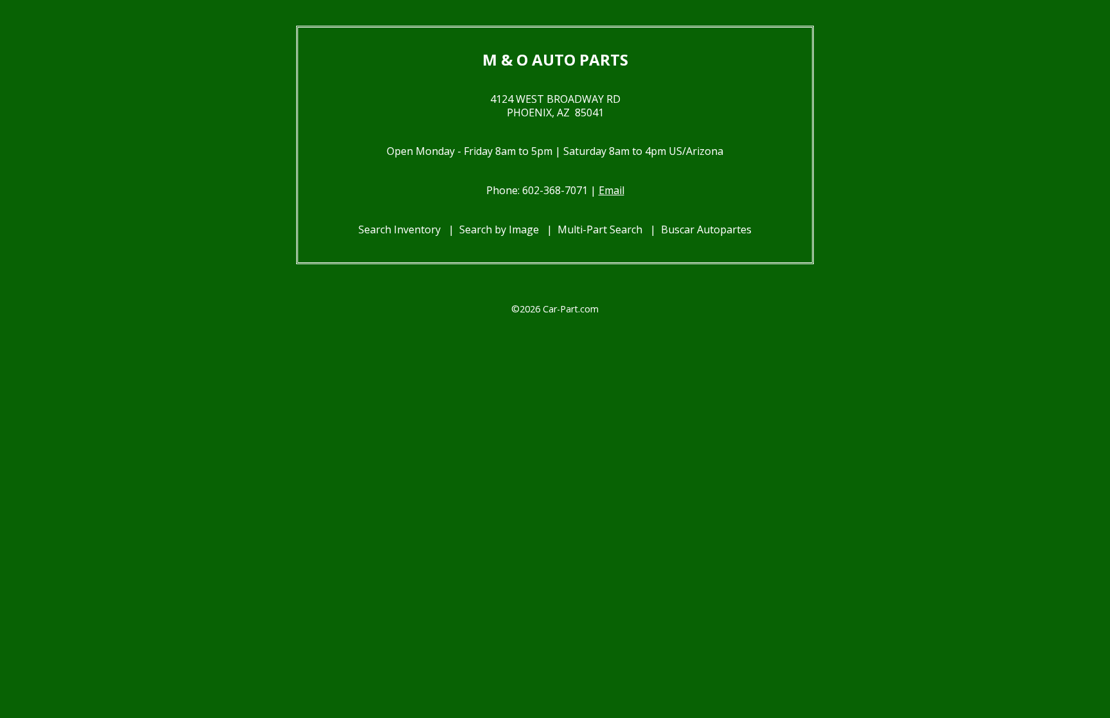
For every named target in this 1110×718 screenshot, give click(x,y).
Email (611, 190)
